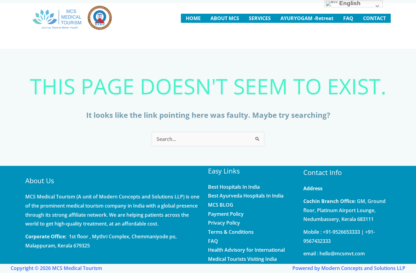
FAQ (213, 241)
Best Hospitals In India (234, 187)
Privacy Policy (224, 222)
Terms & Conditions (231, 232)
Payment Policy (226, 214)
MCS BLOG (220, 204)
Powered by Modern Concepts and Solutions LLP (348, 268)
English (349, 3)
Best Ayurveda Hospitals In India (246, 195)
